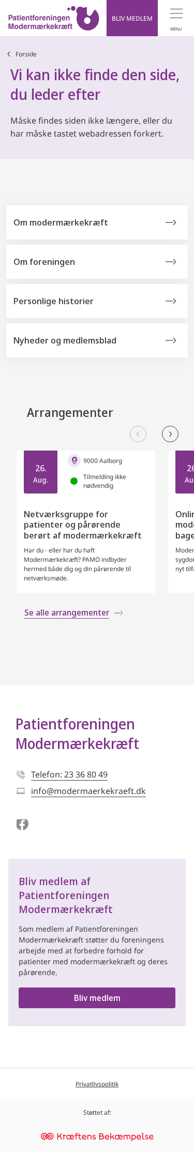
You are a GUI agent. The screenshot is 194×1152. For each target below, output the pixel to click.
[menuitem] (176, 18)
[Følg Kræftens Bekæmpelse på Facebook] (22, 825)
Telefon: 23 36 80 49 (69, 774)
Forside (26, 54)
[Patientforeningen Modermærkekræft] (53, 18)
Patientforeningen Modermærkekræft (77, 733)
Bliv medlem (97, 998)
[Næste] (170, 434)
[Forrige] (138, 434)
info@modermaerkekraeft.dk (88, 791)
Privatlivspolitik (97, 1084)
